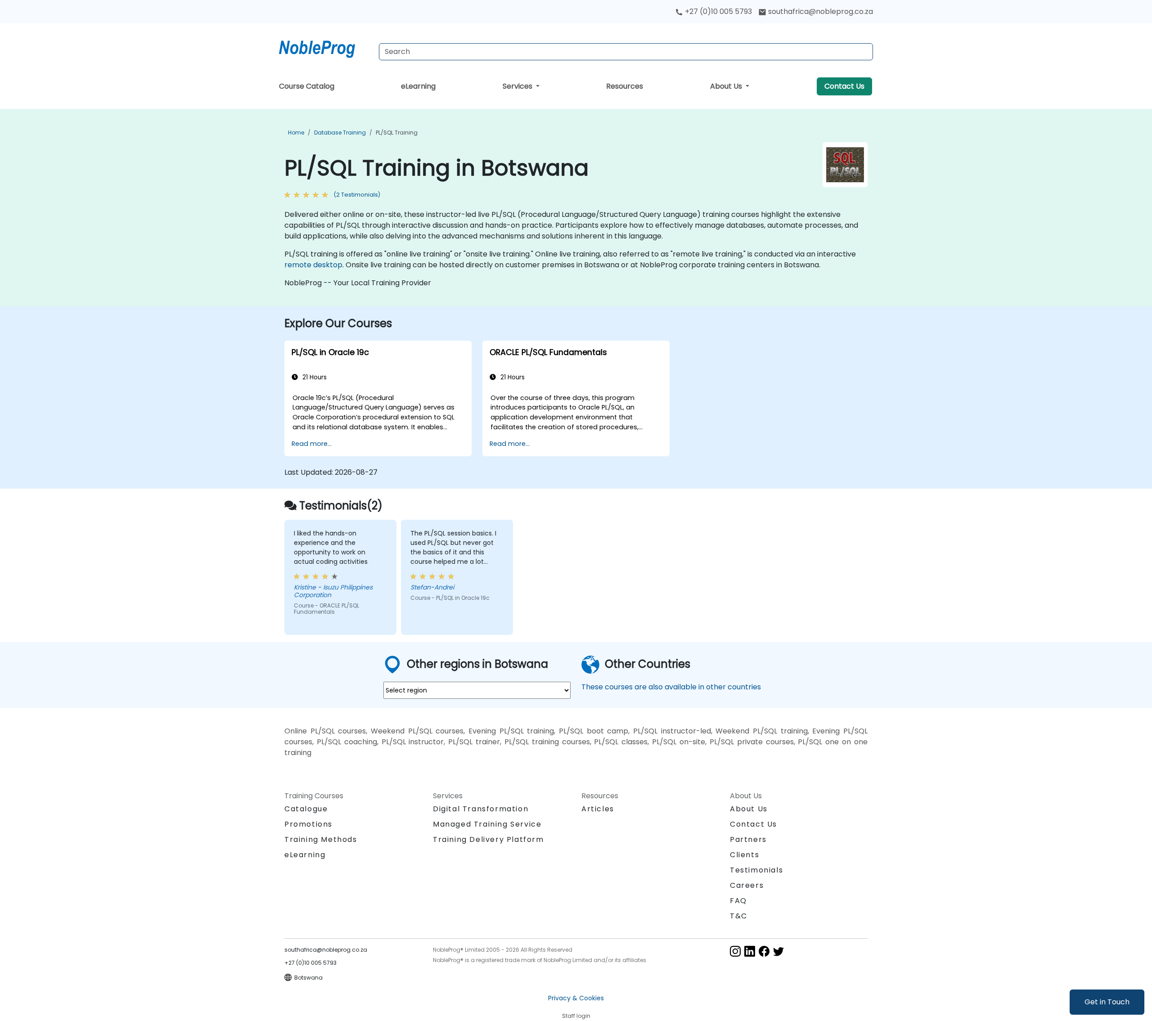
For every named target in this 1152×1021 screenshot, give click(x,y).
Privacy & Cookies (576, 998)
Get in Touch (1107, 1002)
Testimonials (756, 870)
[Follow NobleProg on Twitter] (778, 951)
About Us (727, 86)
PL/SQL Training (397, 132)
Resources (624, 86)
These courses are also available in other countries (671, 687)
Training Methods (320, 839)
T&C (738, 916)
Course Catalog (306, 86)
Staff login (576, 1016)
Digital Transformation (480, 809)
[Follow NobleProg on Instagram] (735, 951)
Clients (744, 855)
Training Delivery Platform (488, 839)
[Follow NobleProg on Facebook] (764, 951)
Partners (748, 839)
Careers (747, 885)
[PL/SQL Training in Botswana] (325, 47)
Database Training (340, 132)
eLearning (418, 86)
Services (518, 86)
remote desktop (313, 265)
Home (296, 132)
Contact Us (844, 86)
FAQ (738, 900)
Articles (597, 809)
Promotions (308, 824)
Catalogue (306, 809)
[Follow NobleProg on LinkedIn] (749, 951)
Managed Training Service (487, 824)
